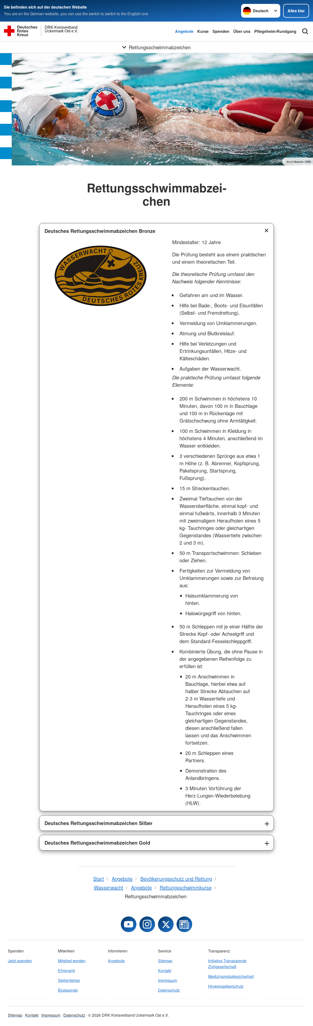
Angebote (184, 31)
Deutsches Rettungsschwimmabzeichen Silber (99, 822)
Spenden (220, 31)
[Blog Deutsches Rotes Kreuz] (184, 924)
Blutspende (68, 990)
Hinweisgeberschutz (226, 986)
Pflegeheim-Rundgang (275, 31)
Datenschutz (169, 990)
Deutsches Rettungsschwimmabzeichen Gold (97, 842)
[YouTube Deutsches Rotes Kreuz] (128, 924)
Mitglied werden (72, 960)
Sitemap (165, 960)
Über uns (241, 31)
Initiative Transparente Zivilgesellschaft (227, 963)
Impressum (167, 980)
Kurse (203, 31)
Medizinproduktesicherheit (231, 976)
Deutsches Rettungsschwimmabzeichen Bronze (100, 230)
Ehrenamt (66, 970)
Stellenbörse (69, 980)
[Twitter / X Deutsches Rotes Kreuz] (166, 924)
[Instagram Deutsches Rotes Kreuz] (147, 924)
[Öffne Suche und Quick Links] (305, 31)
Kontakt (164, 970)
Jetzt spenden (20, 960)
